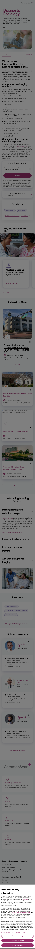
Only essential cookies (17, 940)
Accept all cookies (17, 945)
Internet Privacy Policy (7, 932)
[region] (17, 916)
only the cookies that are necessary (21, 912)
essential (25, 899)
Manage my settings (17, 936)
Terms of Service (20, 932)
